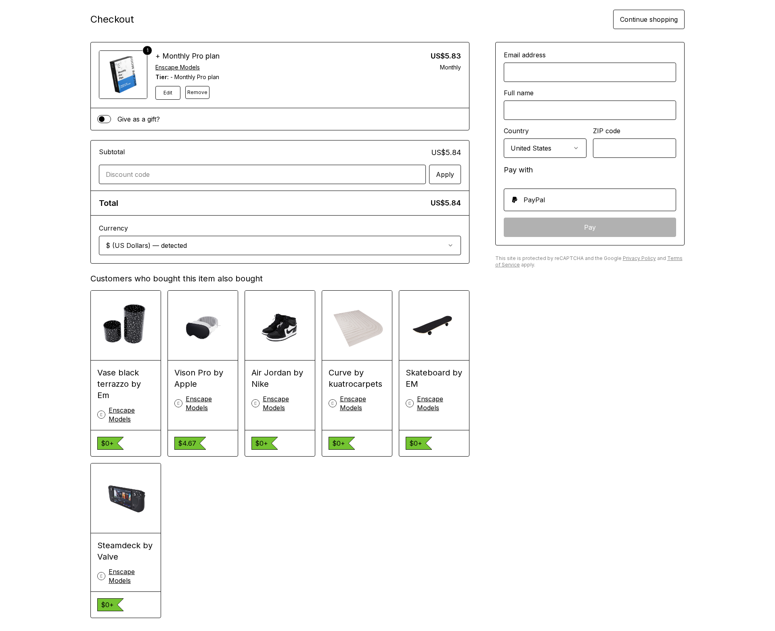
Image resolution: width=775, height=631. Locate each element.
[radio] (590, 200)
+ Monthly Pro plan (187, 56)
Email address (525, 55)
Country (516, 131)
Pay (590, 227)
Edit (167, 93)
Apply (445, 174)
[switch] (104, 119)
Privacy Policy (639, 258)
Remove (197, 92)
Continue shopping (649, 19)
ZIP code (606, 131)
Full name (519, 93)
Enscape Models (177, 67)
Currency (113, 228)
